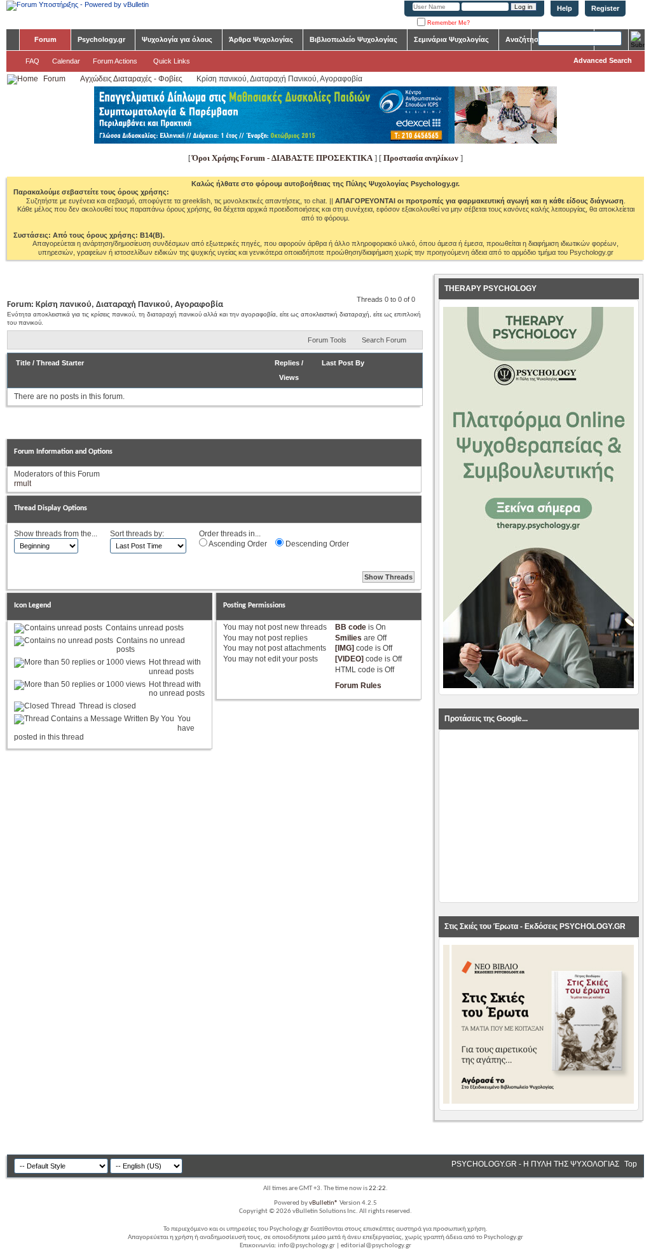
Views (289, 377)
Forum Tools (327, 340)
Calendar (66, 61)
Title (23, 363)
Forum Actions (115, 61)
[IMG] (344, 648)
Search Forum (384, 340)
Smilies (348, 637)
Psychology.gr (101, 39)
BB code (350, 627)
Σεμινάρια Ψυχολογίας (451, 39)
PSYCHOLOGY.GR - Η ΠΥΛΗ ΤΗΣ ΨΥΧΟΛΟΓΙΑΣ (535, 1164)
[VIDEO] (349, 658)
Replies (287, 363)
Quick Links (171, 61)
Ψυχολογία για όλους (177, 39)
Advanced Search (602, 60)
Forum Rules (358, 685)
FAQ (32, 61)
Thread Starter (60, 363)
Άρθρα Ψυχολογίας (261, 39)
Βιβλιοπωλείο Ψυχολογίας (353, 39)
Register (605, 8)
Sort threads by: (137, 533)
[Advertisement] (538, 816)
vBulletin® (323, 1203)
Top (630, 1164)
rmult (22, 483)
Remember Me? (447, 23)
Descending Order (316, 543)
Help (564, 8)
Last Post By (343, 363)
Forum (45, 39)
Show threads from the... (55, 533)
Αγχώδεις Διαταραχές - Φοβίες (131, 78)
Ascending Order (237, 543)
